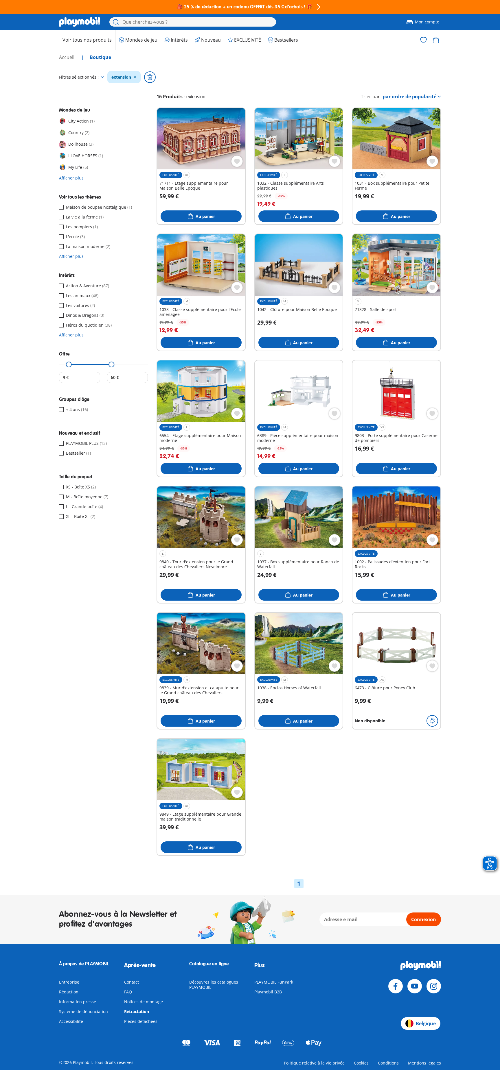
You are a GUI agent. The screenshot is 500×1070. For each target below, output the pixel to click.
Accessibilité (71, 1021)
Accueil (67, 57)
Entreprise (69, 982)
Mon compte (427, 22)
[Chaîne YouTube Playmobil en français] (414, 986)
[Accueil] (79, 22)
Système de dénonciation (83, 1011)
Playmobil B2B (268, 992)
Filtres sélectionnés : (79, 77)
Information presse (77, 1001)
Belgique (426, 1023)
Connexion (423, 919)
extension (121, 77)
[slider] (69, 364)
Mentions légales (424, 1063)
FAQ (128, 992)
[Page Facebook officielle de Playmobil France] (395, 986)
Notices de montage (143, 1001)
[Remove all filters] (150, 77)
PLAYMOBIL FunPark (273, 982)
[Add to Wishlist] (237, 161)
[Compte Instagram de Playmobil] (434, 986)
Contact (131, 982)
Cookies (361, 1063)
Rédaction (68, 992)
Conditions (388, 1063)
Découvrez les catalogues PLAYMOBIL (213, 984)
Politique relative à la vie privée (314, 1063)
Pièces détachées (140, 1021)
